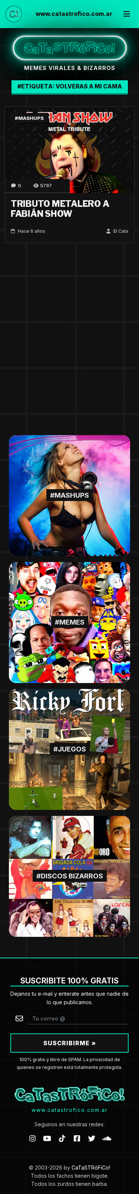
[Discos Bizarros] (69, 875)
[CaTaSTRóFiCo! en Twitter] (91, 1138)
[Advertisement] (69, 339)
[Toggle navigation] (127, 14)
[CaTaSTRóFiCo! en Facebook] (77, 1138)
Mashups (31, 118)
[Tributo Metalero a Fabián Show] (69, 149)
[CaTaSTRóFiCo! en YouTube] (47, 1138)
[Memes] (69, 622)
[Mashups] (69, 495)
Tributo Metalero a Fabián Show (60, 209)
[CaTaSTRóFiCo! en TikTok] (61, 1138)
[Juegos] (69, 749)
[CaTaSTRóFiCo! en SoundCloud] (106, 1138)
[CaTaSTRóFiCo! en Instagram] (32, 1138)
